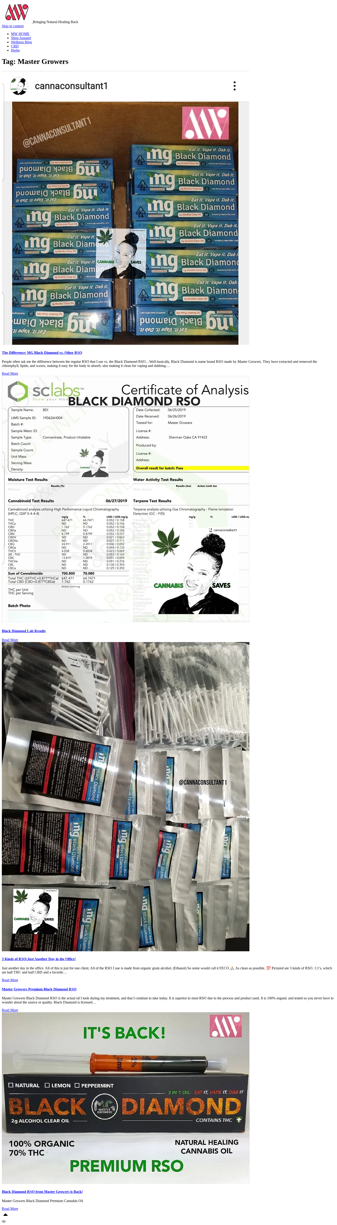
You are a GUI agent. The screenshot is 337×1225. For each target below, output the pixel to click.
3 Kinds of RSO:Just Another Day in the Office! (39, 959)
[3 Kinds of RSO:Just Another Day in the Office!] (125, 950)
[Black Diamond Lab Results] (125, 622)
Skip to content (13, 26)
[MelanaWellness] (17, 22)
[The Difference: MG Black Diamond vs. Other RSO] (125, 344)
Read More (10, 373)
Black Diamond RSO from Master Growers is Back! (42, 1192)
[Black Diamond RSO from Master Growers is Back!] (125, 1183)
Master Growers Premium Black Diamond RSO (39, 989)
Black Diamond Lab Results (24, 631)
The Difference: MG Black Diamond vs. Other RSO (42, 353)
